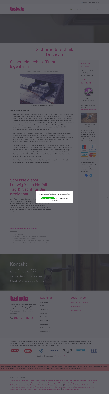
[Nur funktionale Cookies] (107, 197)
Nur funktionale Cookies (62, 198)
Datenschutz (55, 200)
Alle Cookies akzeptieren (48, 198)
